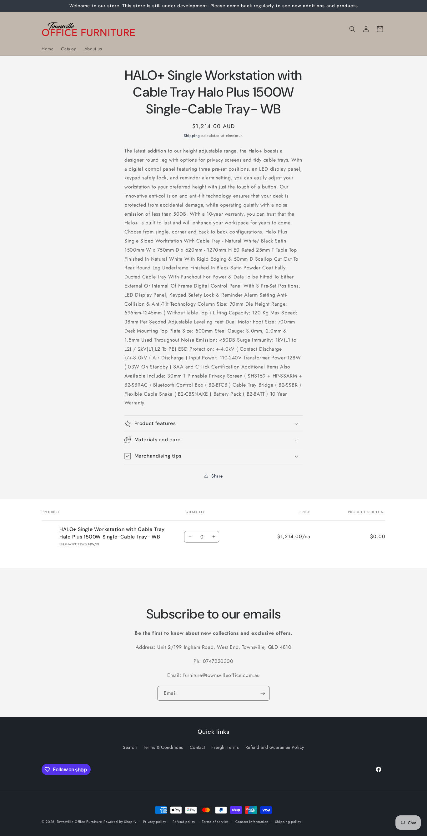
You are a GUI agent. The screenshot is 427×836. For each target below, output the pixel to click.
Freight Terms (225, 747)
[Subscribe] (262, 693)
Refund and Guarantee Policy (274, 747)
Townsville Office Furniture (79, 821)
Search (130, 747)
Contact (197, 747)
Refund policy (184, 821)
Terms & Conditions (163, 747)
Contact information (252, 821)
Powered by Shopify (120, 821)
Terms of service (215, 821)
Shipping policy (288, 821)
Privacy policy (154, 821)
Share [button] (217, 476)
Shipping (192, 135)
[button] (352, 29)
